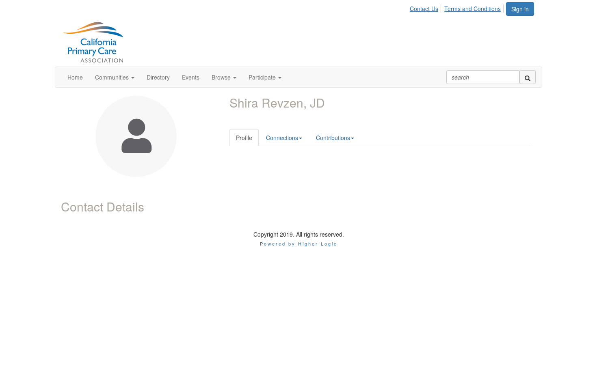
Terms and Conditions (472, 8)
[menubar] (457, 7)
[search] (527, 77)
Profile (244, 138)
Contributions (333, 138)
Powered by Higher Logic (298, 243)
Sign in (520, 9)
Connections (282, 138)
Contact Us (424, 8)
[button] (115, 77)
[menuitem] (426, 7)
